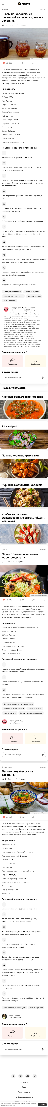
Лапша (4, 848)
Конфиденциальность (24, 1097)
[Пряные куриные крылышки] (24, 468)
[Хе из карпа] (24, 439)
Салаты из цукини (10, 713)
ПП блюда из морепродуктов (14, 709)
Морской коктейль (9, 627)
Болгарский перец (9, 646)
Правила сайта (24, 1092)
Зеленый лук (7, 112)
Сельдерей (6, 863)
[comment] (43, 377)
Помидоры (6, 856)
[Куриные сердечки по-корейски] (24, 409)
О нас (24, 1087)
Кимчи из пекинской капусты (13, 296)
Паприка (5, 138)
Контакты (24, 1082)
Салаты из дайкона (34, 709)
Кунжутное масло (9, 650)
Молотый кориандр (9, 878)
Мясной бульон (8, 890)
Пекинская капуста (9, 93)
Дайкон (5, 97)
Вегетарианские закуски (12, 292)
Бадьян (4, 875)
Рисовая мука (7, 134)
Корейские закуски (34, 296)
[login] (45, 4)
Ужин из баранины (36, 1008)
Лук (3, 101)
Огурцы (5, 639)
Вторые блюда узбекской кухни (14, 1008)
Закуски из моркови (32, 292)
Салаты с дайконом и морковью (31, 713)
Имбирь (5, 116)
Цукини (5, 642)
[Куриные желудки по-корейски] (24, 497)
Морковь (5, 104)
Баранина (5, 844)
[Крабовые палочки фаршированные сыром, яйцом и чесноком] (24, 534)
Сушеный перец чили (10, 142)
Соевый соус (7, 119)
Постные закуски (9, 301)
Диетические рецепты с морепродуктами (18, 704)
